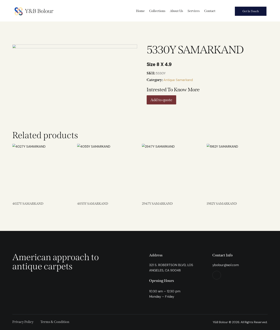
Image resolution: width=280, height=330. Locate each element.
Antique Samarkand (178, 80)
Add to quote (161, 100)
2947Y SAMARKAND (157, 203)
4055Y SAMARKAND (92, 203)
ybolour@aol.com (225, 265)
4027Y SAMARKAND (27, 203)
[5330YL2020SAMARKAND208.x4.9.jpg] (74, 70)
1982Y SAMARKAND (222, 203)
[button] (26, 169)
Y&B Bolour (39, 11)
